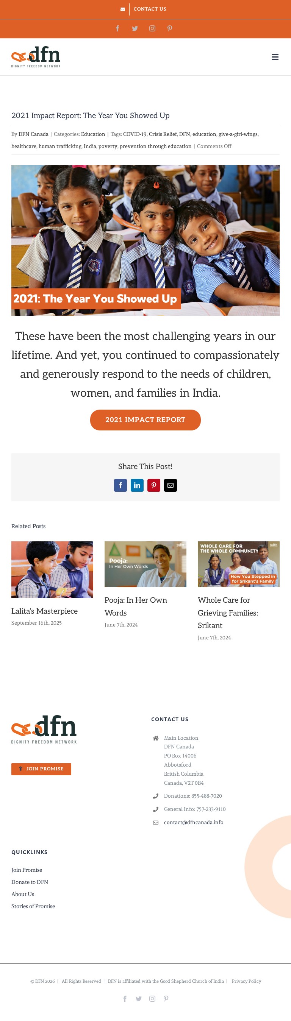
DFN (184, 134)
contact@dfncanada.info (194, 822)
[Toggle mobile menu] (276, 57)
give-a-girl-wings (238, 134)
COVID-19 (135, 134)
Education (93, 134)
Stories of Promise (33, 906)
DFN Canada (33, 134)
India (90, 146)
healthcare (23, 146)
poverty (108, 146)
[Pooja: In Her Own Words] (145, 563)
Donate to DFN (29, 882)
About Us (22, 894)
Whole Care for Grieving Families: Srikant (228, 613)
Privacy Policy (246, 981)
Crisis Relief (163, 134)
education (204, 134)
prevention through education (156, 146)
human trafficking (60, 146)
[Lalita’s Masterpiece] (52, 568)
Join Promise (26, 870)
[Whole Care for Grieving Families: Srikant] (239, 563)
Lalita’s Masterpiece (44, 611)
